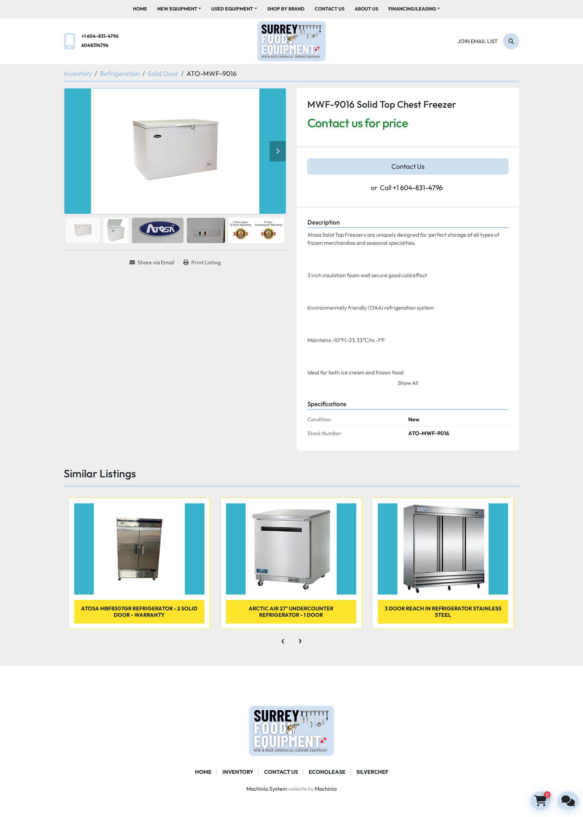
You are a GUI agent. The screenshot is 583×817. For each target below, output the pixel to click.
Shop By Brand (286, 9)
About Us (366, 9)
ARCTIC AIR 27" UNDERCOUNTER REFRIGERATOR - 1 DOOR (291, 611)
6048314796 (94, 45)
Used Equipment (232, 9)
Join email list (477, 41)
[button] (179, 8)
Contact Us (329, 9)
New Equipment (177, 9)
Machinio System (266, 788)
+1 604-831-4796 (99, 36)
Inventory (237, 771)
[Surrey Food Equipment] (291, 730)
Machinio (326, 788)
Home (140, 9)
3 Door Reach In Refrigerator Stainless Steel (443, 611)
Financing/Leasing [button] (412, 9)
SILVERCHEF (372, 771)
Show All (408, 382)
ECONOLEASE (327, 771)
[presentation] (283, 639)
